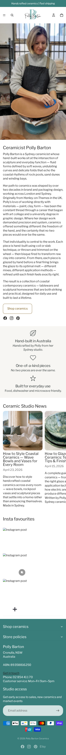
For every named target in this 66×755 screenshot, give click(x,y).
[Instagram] (11, 318)
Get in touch (11, 673)
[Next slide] (59, 459)
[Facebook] (5, 318)
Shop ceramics (17, 308)
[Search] (12, 15)
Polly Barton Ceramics (37, 738)
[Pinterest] (18, 318)
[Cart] (62, 15)
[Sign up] (58, 710)
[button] (15, 540)
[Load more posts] (15, 609)
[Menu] (4, 15)
